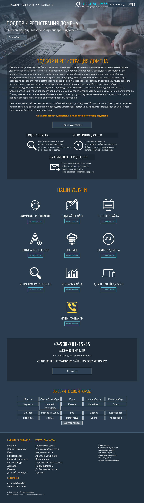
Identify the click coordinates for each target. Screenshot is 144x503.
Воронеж (28, 417)
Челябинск (94, 404)
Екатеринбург (116, 399)
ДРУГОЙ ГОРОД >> (17, 472)
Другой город (117, 4)
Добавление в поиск (46, 469)
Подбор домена (44, 465)
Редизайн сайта (44, 452)
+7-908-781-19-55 (94, 4)
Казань (72, 404)
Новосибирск (94, 399)
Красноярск (115, 412)
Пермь (50, 417)
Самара (28, 412)
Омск (116, 404)
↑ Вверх (72, 371)
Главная (15, 4)
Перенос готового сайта (48, 462)
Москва (28, 399)
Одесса (94, 412)
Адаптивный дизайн (46, 455)
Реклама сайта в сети (47, 449)
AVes (132, 4)
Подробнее (15, 37)
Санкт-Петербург (50, 399)
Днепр (94, 417)
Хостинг (39, 472)
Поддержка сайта (45, 445)
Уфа (72, 412)
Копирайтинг (42, 459)
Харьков (28, 404)
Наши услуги (29, 4)
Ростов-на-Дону (50, 412)
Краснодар (116, 417)
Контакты (47, 4)
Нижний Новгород (50, 406)
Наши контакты (72, 125)
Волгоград (72, 417)
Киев (72, 399)
